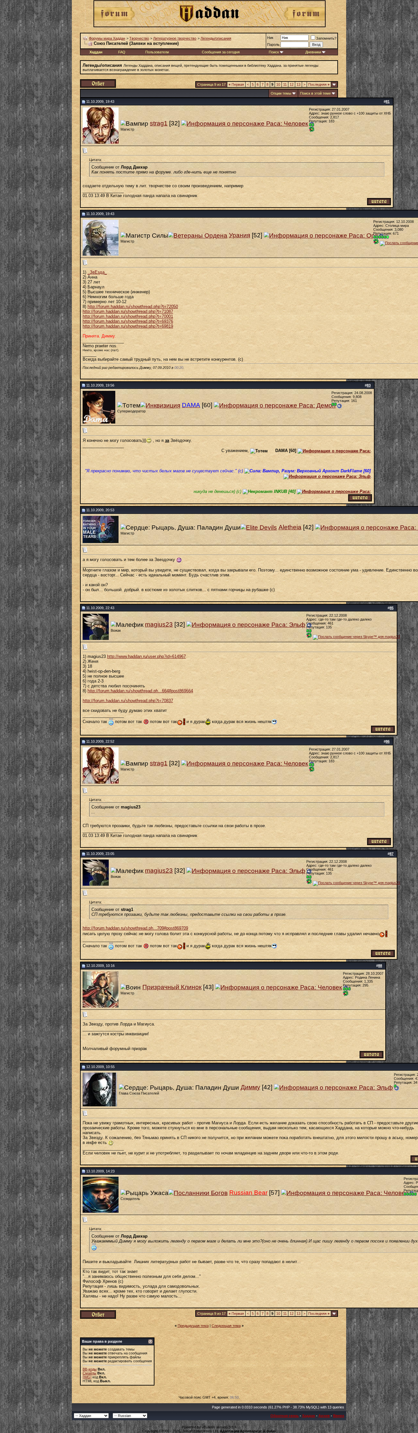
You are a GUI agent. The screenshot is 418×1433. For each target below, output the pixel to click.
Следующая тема (226, 1326)
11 (285, 84)
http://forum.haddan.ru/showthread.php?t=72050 (133, 306)
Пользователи (157, 52)
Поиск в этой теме (315, 93)
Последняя (319, 84)
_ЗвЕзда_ (97, 272)
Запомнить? (326, 38)
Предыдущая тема (193, 1326)
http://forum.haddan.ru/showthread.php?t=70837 (128, 700)
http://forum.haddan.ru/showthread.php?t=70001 (128, 316)
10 (278, 84)
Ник (270, 38)
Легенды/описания (216, 38)
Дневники (313, 52)
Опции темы (281, 93)
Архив (324, 1416)
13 (298, 84)
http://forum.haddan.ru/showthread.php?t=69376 (128, 321)
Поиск (274, 52)
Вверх (338, 1416)
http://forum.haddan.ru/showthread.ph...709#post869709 (135, 928)
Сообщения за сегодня (221, 52)
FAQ (121, 52)
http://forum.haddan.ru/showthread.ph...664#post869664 (140, 690)
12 (292, 84)
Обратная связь (284, 1416)
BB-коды (90, 1369)
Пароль (273, 44)
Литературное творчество (174, 38)
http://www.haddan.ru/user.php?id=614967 (146, 656)
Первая (236, 84)
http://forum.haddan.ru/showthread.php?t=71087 (128, 311)
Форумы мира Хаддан (107, 38)
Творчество (139, 38)
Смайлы (89, 1373)
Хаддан (308, 1416)
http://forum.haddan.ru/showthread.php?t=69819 (128, 326)
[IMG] (87, 1377)
